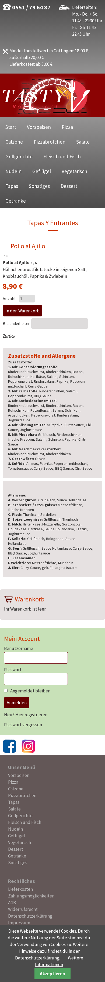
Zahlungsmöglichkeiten (31, 896)
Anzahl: (9, 299)
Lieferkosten (20, 889)
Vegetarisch (74, 171)
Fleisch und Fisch (62, 156)
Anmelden (17, 703)
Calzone (14, 141)
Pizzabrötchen (49, 141)
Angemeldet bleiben (30, 691)
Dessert (69, 186)
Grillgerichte (19, 156)
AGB (12, 903)
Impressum (19, 923)
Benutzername (18, 648)
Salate (83, 141)
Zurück (9, 336)
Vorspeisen (39, 127)
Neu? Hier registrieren (25, 715)
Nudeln (13, 171)
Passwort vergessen (23, 725)
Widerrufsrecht (23, 909)
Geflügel (41, 171)
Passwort (13, 670)
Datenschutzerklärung (30, 916)
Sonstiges (39, 186)
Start (10, 127)
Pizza (67, 127)
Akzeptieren (52, 974)
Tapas (11, 186)
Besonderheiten (17, 323)
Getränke (15, 201)
